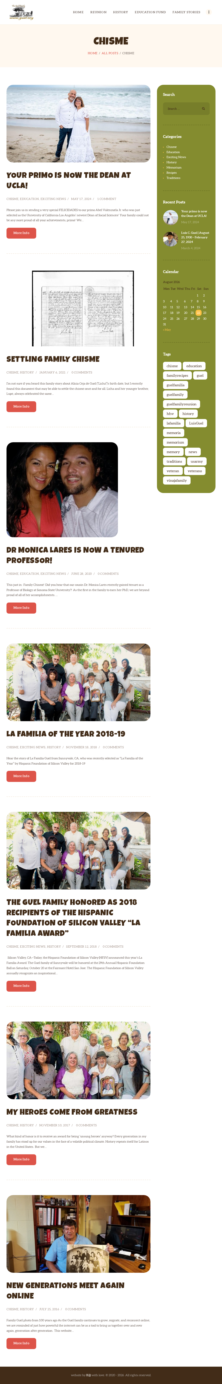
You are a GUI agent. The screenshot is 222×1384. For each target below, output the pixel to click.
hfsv (170, 414)
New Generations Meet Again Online (66, 1291)
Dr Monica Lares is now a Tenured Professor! (75, 556)
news (193, 452)
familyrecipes (177, 375)
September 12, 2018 (81, 946)
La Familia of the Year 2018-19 (66, 735)
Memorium (173, 167)
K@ (88, 1375)
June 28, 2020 (81, 573)
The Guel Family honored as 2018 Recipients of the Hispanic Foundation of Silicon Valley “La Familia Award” (73, 918)
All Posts (110, 53)
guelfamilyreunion (181, 404)
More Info (21, 233)
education (194, 366)
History (27, 372)
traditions (174, 461)
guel (200, 375)
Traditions (173, 178)
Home (93, 53)
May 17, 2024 (81, 199)
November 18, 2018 (81, 747)
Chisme (12, 199)
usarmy (197, 461)
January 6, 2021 (52, 372)
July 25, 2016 (49, 1309)
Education (29, 199)
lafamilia (174, 423)
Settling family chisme (53, 360)
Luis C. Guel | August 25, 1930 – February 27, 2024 (195, 237)
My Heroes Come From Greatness (72, 1113)
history (188, 414)
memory (173, 452)
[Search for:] (186, 108)
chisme (172, 366)
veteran (173, 471)
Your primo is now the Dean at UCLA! (69, 181)
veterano (195, 471)
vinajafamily (177, 480)
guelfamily (175, 394)
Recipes (171, 172)
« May (167, 329)
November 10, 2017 (54, 1125)
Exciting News (53, 199)
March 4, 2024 (190, 248)
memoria (174, 433)
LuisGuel (196, 423)
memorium (175, 442)
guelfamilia (175, 385)
